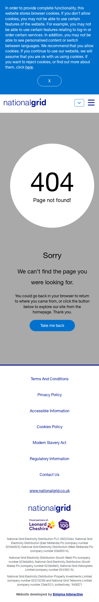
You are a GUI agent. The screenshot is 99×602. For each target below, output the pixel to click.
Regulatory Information (49, 459)
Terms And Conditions (49, 379)
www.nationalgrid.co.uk (50, 491)
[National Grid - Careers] (50, 508)
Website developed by (49, 594)
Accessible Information (49, 411)
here (29, 67)
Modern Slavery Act (49, 442)
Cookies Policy (49, 427)
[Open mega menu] (91, 103)
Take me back (52, 325)
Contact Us (49, 474)
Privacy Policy (49, 395)
